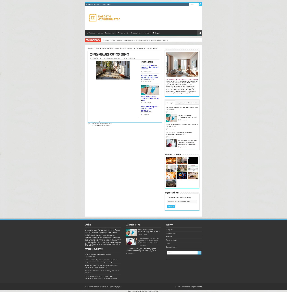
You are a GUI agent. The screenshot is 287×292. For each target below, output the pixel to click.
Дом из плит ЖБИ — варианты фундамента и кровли (149, 67)
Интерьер (147, 33)
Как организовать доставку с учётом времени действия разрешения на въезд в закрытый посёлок (132, 40)
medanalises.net (142, 291)
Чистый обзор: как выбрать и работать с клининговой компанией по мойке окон (187, 142)
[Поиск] (200, 4)
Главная (92, 33)
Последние (170, 103)
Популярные (181, 103)
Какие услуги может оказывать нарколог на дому (150, 98)
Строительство (110, 33)
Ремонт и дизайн (123, 33)
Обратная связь (196, 287)
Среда (157, 33)
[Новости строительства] (105, 18)
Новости (100, 33)
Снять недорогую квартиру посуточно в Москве (182, 79)
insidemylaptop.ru (153, 291)
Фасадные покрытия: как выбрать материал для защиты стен (149, 77)
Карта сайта (107, 4)
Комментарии (192, 103)
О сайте (177, 287)
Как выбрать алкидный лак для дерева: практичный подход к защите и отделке (141, 250)
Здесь (182, 93)
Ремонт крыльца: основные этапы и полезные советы (113, 48)
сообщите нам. (90, 246)
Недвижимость (136, 33)
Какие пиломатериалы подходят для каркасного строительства (149, 109)
